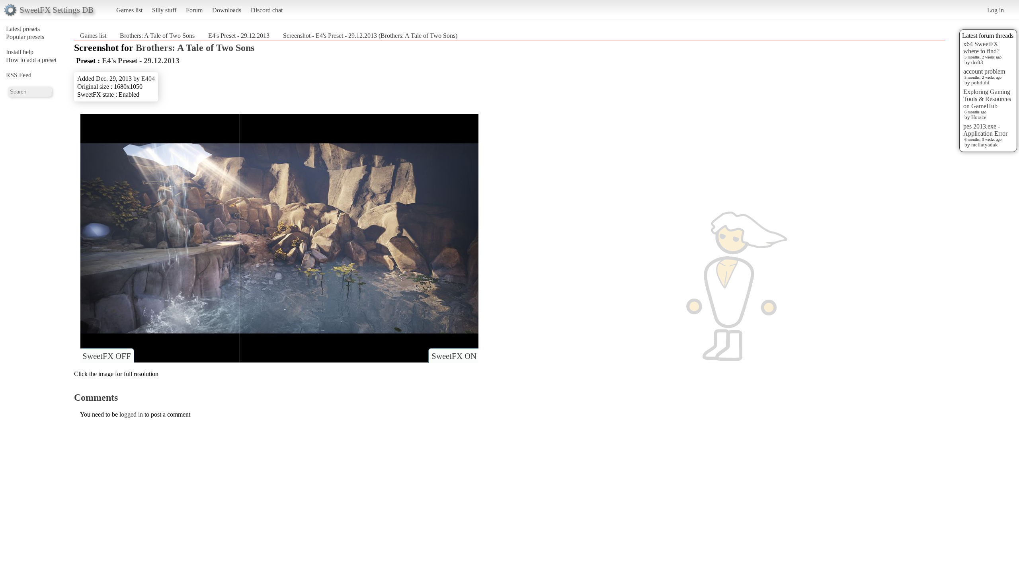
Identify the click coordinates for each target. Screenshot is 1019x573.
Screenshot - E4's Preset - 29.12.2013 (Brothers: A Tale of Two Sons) (370, 35)
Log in (995, 10)
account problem (984, 71)
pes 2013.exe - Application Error (985, 130)
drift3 (977, 62)
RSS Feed (18, 75)
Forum (194, 10)
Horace (978, 117)
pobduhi (980, 83)
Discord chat (267, 10)
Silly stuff (164, 10)
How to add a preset (31, 60)
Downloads (226, 10)
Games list (129, 10)
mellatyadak (984, 145)
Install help (19, 52)
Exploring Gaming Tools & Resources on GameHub (987, 98)
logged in (131, 414)
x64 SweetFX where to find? (981, 48)
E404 (148, 78)
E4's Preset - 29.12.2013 (238, 35)
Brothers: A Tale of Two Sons (157, 35)
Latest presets (23, 28)
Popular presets (25, 36)
